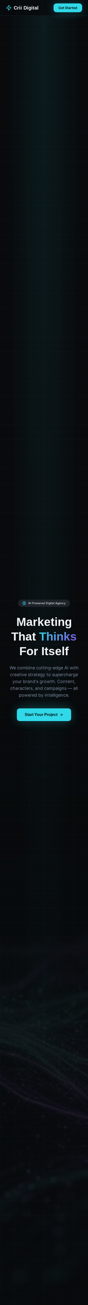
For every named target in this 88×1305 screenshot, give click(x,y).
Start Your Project (41, 715)
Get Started (67, 8)
